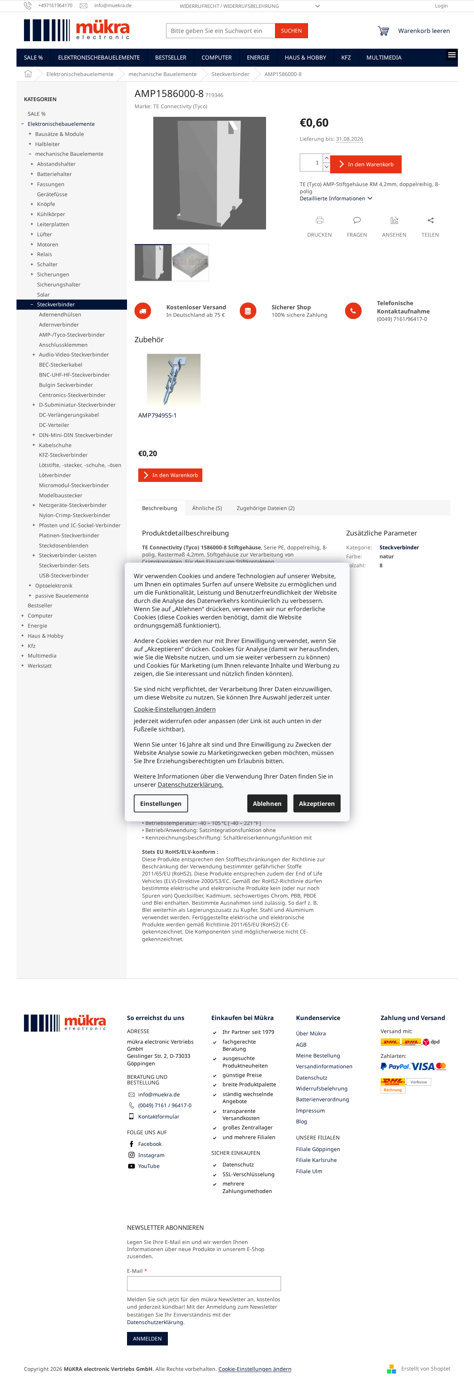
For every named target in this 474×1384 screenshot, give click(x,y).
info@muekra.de (159, 1094)
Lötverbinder (55, 475)
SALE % (37, 113)
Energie (37, 625)
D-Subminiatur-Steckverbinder (77, 404)
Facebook (149, 1143)
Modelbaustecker (60, 495)
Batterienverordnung (322, 1099)
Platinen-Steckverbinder (69, 535)
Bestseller (40, 605)
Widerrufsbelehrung (322, 1088)
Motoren (47, 244)
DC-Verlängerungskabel (69, 414)
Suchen (291, 30)
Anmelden (147, 1338)
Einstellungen (161, 803)
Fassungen (50, 184)
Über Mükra (311, 1033)
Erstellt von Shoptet (425, 1368)
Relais (44, 254)
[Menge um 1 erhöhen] (326, 158)
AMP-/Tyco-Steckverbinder (72, 334)
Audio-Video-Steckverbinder (74, 354)
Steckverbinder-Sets (64, 565)
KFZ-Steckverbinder (63, 454)
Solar (43, 294)
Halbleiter (47, 144)
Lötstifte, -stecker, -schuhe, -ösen (80, 464)
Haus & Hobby (45, 635)
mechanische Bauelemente (69, 153)
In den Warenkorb (371, 164)
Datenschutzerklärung (155, 1322)
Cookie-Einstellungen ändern (175, 709)
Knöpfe (46, 203)
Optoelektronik (53, 585)
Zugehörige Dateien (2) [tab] (266, 508)
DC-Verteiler (54, 424)
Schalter (47, 264)
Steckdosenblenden (63, 545)
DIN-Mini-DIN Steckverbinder (76, 434)
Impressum (310, 1110)
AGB (301, 1044)
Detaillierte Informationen (332, 198)
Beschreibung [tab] (159, 508)
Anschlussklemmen (63, 344)
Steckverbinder (56, 304)
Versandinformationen (324, 1066)
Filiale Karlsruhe (316, 1159)
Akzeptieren (317, 803)
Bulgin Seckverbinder (66, 384)
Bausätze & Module (59, 133)
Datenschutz (311, 1077)
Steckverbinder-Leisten (68, 555)
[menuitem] (33, 57)
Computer (40, 615)
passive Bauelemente (62, 595)
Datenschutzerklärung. (190, 784)
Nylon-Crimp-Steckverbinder (75, 515)
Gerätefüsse (52, 194)
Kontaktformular (158, 1116)
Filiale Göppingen (318, 1149)
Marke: (171, 106)
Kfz (32, 645)
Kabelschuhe (55, 445)
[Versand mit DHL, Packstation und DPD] (410, 1042)
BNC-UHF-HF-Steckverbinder (74, 374)
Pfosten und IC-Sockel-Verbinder (80, 525)
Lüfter (44, 234)
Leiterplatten (53, 224)
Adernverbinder (59, 324)
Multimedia (42, 655)
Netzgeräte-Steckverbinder (73, 505)
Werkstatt (40, 665)
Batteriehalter (54, 173)
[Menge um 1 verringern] (326, 167)
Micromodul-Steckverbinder (74, 485)
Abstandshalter (56, 163)
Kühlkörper (51, 214)
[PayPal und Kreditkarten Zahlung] (415, 1077)
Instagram (151, 1155)
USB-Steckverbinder (64, 575)
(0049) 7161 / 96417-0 (164, 1105)
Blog (301, 1121)
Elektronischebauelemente (61, 123)
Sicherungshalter (59, 284)
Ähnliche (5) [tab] (207, 508)
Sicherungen (53, 274)
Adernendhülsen (60, 314)
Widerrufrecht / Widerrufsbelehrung (229, 6)
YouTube (149, 1165)
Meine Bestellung (318, 1055)
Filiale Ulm (309, 1171)
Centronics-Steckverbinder (72, 394)
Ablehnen (267, 803)
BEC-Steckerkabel (60, 364)
